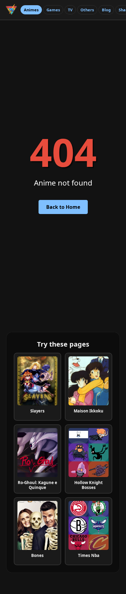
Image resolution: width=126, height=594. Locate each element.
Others (87, 10)
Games (53, 10)
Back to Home (63, 207)
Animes (31, 10)
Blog (106, 10)
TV (70, 10)
